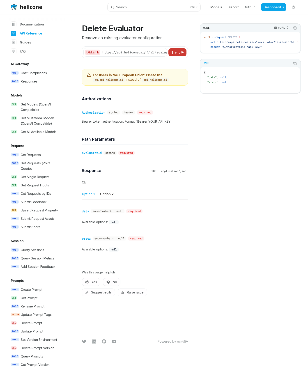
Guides (25, 42)
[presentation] (39, 191)
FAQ (23, 51)
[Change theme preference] (293, 7)
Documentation (32, 24)
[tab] (207, 63)
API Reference (31, 33)
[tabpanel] (250, 80)
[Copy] (163, 52)
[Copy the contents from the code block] (295, 28)
